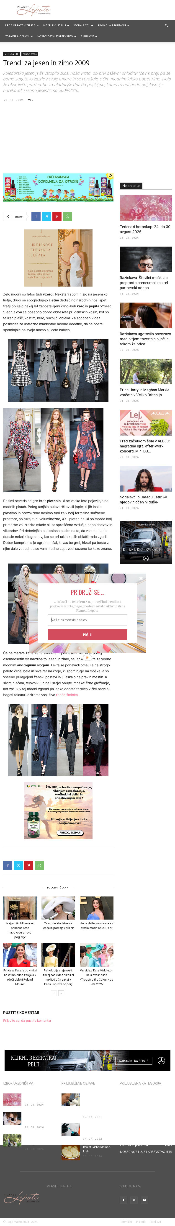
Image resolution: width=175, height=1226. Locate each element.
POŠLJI (88, 634)
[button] (87, 591)
